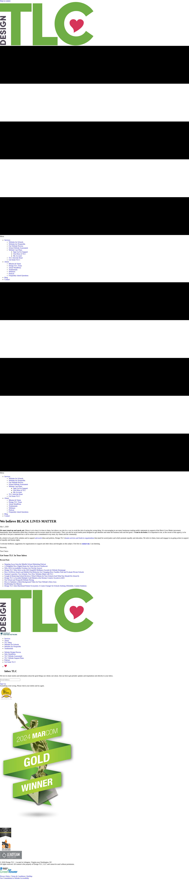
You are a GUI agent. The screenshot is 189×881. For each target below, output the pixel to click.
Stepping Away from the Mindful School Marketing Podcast (25, 564)
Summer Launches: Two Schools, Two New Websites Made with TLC (28, 574)
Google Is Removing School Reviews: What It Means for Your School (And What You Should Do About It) (41, 576)
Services (7, 639)
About (6, 641)
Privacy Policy (5, 876)
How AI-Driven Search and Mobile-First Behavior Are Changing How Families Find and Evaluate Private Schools (44, 572)
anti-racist (38, 538)
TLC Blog (8, 642)
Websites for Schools (11, 644)
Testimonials (8, 648)
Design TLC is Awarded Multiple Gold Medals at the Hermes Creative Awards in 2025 (34, 578)
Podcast (7, 660)
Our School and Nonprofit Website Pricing (19, 580)
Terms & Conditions (18, 876)
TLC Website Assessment (13, 656)
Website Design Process (12, 652)
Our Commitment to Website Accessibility (14, 878)
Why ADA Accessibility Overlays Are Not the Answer (23, 568)
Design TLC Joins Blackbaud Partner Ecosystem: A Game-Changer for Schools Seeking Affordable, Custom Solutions (45, 586)
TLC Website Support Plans (14, 658)
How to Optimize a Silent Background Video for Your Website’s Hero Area (30, 582)
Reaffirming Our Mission (13, 584)
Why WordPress (10, 654)
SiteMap (29, 876)
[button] (3, 684)
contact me (86, 544)
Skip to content (5, 1)
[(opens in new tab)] (6, 850)
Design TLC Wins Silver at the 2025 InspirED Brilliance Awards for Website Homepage (35, 570)
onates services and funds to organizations (79, 538)
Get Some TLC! (10, 662)
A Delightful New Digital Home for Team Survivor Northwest (25, 566)
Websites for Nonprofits (12, 646)
